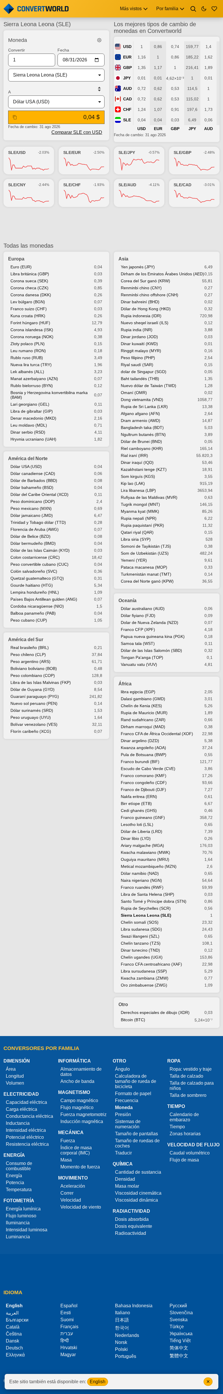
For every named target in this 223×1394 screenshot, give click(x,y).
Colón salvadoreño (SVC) (33, 571)
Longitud (15, 1076)
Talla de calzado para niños (192, 1086)
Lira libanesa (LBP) (138, 490)
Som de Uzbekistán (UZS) (145, 553)
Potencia (15, 1182)
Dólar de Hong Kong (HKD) (146, 308)
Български (17, 1319)
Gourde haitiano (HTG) (31, 585)
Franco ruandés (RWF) (142, 887)
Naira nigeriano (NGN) (141, 880)
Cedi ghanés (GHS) (139, 810)
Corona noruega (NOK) (31, 336)
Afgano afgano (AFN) (140, 413)
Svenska (179, 1319)
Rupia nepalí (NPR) (139, 518)
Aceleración (72, 1186)
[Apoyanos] (214, 8)
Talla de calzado (186, 1076)
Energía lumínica (23, 1208)
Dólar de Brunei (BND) (141, 441)
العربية (12, 1312)
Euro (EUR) (21, 267)
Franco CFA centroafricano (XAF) (151, 964)
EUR (127, 57)
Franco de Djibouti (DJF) (143, 789)
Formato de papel (133, 1093)
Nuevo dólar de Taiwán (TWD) (148, 385)
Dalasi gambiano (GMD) (143, 698)
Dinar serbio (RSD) (27, 432)
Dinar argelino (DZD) (140, 740)
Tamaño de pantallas (136, 1133)
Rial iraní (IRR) (134, 455)
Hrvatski (68, 1347)
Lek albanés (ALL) (27, 371)
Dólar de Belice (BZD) (30, 536)
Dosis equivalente (133, 1226)
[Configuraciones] (99, 40)
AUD (127, 88)
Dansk (12, 1340)
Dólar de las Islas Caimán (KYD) (40, 550)
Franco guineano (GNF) (143, 817)
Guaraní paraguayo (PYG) (34, 696)
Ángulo (122, 1069)
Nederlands (127, 1335)
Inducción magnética (81, 1121)
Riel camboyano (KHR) (142, 448)
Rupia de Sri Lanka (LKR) (144, 406)
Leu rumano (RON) (28, 350)
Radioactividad (130, 1233)
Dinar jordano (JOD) (139, 336)
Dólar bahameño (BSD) (31, 487)
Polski (121, 1349)
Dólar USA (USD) (26, 466)
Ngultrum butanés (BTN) (143, 434)
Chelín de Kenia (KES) (141, 705)
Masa (66, 1159)
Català (12, 1326)
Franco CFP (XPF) (138, 629)
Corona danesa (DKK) (30, 294)
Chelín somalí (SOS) (140, 922)
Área (11, 1069)
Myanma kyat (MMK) (140, 511)
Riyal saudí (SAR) (137, 364)
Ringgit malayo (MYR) (141, 350)
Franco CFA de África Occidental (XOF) (157, 733)
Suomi (67, 1319)
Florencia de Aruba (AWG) (34, 529)
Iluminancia (18, 1222)
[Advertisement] (111, 225)
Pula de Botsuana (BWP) (143, 754)
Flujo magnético (76, 1107)
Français (69, 1326)
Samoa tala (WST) (138, 643)
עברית (66, 1333)
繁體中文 (179, 1355)
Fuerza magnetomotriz (83, 1114)
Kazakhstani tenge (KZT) (144, 469)
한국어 (122, 1327)
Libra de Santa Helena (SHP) (147, 894)
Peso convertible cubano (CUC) (39, 564)
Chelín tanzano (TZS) (141, 943)
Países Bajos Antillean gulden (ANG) (43, 599)
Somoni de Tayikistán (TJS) (146, 546)
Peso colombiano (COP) (32, 675)
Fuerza (67, 1140)
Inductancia (18, 1123)
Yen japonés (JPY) (138, 267)
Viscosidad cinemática (138, 1193)
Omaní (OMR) (134, 392)
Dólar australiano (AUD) (143, 608)
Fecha (63, 50)
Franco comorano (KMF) (143, 775)
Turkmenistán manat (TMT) (146, 574)
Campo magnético (79, 1100)
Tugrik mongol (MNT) (140, 504)
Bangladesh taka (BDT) (142, 427)
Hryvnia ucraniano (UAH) (33, 439)
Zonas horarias (185, 1133)
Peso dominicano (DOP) (32, 501)
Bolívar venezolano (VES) (33, 724)
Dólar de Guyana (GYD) (32, 689)
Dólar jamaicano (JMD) (31, 515)
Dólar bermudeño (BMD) (33, 543)
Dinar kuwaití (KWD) (139, 343)
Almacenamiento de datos (81, 1072)
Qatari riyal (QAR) (137, 532)
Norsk (121, 1342)
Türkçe (177, 1326)
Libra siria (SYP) (136, 539)
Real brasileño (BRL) (29, 647)
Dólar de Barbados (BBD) (33, 480)
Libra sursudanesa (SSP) (144, 971)
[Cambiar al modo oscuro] (204, 8)
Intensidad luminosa (26, 1229)
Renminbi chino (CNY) (141, 287)
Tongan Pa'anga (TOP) (142, 657)
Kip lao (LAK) (133, 483)
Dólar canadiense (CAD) (32, 473)
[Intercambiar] (99, 89)
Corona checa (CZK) (29, 287)
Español (69, 1305)
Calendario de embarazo (184, 1117)
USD (127, 46)
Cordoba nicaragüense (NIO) (37, 606)
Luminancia (18, 1236)
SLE (127, 120)
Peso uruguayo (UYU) (30, 717)
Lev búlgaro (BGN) (27, 301)
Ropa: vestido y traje (191, 1069)
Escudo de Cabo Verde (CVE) (148, 768)
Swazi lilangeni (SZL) (140, 936)
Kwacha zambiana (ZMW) (144, 978)
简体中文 (179, 1347)
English (97, 1381)
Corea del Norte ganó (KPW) (147, 581)
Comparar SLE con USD (76, 132)
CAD (127, 99)
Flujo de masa (184, 1159)
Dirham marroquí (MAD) (143, 726)
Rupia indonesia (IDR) (141, 315)
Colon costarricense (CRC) (35, 557)
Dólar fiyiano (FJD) (138, 615)
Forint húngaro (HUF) (30, 322)
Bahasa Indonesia (133, 1305)
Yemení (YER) (134, 560)
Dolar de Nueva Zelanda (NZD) (149, 622)
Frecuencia (126, 1100)
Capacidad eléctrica (26, 1102)
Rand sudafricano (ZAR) (143, 719)
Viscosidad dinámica (136, 1200)
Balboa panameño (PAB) (33, 613)
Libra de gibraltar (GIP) (31, 411)
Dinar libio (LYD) (136, 838)
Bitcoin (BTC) (133, 1019)
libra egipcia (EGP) (138, 691)
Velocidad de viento (80, 1207)
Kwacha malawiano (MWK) (145, 852)
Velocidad (70, 1200)
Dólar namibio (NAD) (140, 873)
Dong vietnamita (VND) (142, 399)
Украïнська (181, 1333)
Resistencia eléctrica (27, 1144)
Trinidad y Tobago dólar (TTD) (38, 522)
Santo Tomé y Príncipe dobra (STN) (153, 901)
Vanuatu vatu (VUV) (139, 664)
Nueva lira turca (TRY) (31, 364)
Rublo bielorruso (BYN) (31, 385)
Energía (14, 1175)
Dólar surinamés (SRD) (31, 710)
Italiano (122, 1312)
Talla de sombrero (188, 1095)
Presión (123, 1114)
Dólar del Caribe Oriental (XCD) (39, 494)
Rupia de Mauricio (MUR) (144, 712)
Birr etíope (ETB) (136, 803)
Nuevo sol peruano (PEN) (33, 703)
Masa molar (127, 1186)
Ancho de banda (77, 1081)
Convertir (16, 50)
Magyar (68, 1354)
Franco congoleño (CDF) (144, 782)
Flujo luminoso (21, 1215)
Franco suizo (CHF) (28, 308)
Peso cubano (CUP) (28, 620)
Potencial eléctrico (25, 1137)
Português (125, 1356)
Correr (66, 1193)
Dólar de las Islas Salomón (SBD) (151, 650)
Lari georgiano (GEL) (29, 404)
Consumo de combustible (19, 1166)
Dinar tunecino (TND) (140, 950)
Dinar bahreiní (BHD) (140, 301)
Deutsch (14, 1347)
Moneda (124, 1107)
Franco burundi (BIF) (140, 761)
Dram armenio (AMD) (140, 420)
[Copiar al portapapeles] (15, 117)
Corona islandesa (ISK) (31, 329)
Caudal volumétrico (190, 1152)
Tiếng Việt (180, 1340)
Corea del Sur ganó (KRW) (145, 281)
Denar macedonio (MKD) (33, 418)
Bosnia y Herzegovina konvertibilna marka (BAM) (49, 395)
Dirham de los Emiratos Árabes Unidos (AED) (162, 274)
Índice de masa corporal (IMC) (76, 1150)
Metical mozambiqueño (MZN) (149, 866)
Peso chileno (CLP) (28, 654)
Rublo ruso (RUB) (26, 357)
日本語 (122, 1319)
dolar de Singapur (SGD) (143, 371)
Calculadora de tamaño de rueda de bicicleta (135, 1081)
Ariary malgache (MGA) (142, 845)
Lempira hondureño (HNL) (34, 592)
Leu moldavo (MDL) (28, 425)
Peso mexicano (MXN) (31, 508)
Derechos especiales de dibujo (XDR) (155, 1012)
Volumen (15, 1083)
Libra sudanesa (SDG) (141, 929)
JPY (127, 78)
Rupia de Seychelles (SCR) (146, 908)
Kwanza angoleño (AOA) (143, 747)
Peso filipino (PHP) (138, 357)
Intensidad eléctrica (26, 1130)
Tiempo (177, 1126)
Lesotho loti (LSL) (137, 824)
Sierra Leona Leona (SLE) (146, 915)
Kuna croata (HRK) (27, 315)
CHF (127, 109)
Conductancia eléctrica (29, 1116)
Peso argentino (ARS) (30, 661)
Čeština (14, 1333)
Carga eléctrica (21, 1109)
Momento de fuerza (80, 1166)
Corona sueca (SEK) (29, 281)
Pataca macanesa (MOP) (144, 567)
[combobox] (51, 75)
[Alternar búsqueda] (193, 8)
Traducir (123, 1152)
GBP (127, 67)
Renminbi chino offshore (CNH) (149, 294)
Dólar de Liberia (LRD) (141, 831)
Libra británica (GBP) (29, 274)
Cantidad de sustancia (138, 1172)
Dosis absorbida (132, 1219)
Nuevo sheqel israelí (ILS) (144, 322)
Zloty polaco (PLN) (27, 343)
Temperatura (19, 1189)
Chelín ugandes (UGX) (142, 957)
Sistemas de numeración (128, 1124)
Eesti (65, 1312)
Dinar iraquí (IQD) (137, 462)
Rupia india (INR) (136, 329)
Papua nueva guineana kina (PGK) (153, 636)
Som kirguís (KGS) (138, 476)
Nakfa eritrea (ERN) (139, 796)
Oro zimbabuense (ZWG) (144, 985)
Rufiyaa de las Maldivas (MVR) (149, 497)
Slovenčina (181, 1312)
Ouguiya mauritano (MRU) (145, 859)
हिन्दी (64, 1340)
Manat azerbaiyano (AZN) (34, 378)
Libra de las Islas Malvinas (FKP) (40, 682)
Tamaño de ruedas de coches (137, 1143)
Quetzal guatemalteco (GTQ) (37, 578)
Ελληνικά (15, 1354)
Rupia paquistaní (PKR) (142, 525)
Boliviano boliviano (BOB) (33, 668)
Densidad (125, 1179)
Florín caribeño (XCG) (30, 731)
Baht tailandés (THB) (140, 378)
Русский (178, 1305)
